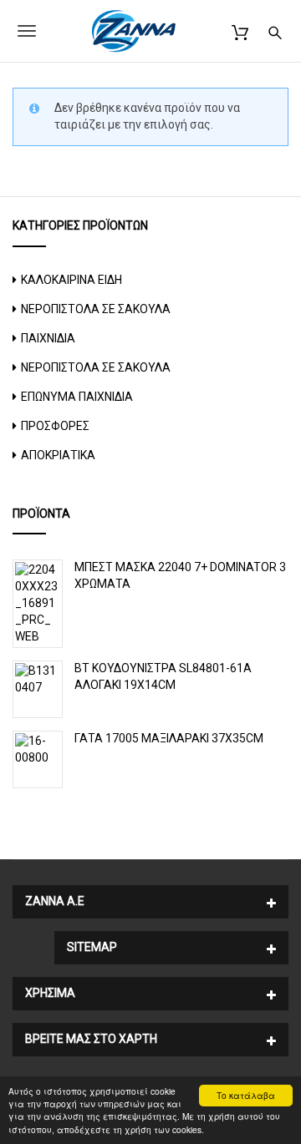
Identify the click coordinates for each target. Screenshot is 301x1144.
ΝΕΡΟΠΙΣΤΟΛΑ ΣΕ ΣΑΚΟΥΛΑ (96, 309)
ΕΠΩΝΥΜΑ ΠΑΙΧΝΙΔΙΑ (77, 396)
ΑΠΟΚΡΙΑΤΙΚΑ (58, 455)
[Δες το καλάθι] (240, 30)
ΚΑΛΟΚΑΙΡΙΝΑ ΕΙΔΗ (71, 279)
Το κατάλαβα (246, 1095)
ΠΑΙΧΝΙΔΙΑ (48, 338)
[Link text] (275, 30)
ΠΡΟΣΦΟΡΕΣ (55, 426)
